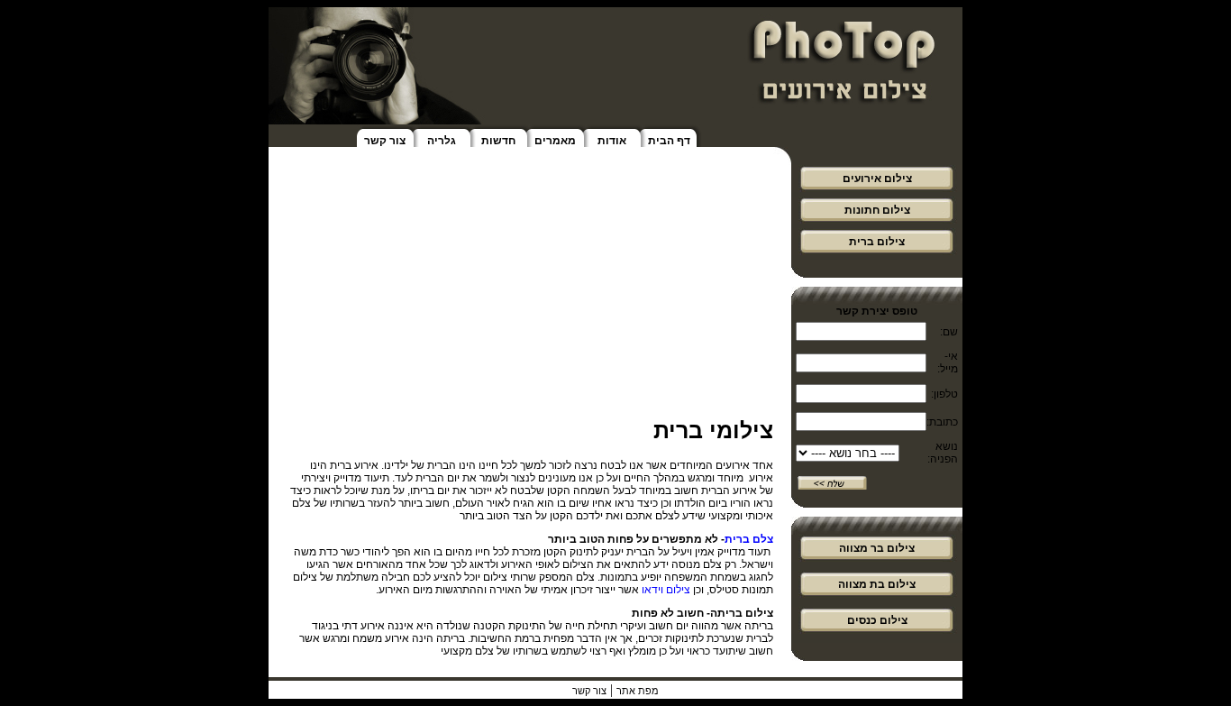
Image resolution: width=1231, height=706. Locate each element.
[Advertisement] (530, 291)
